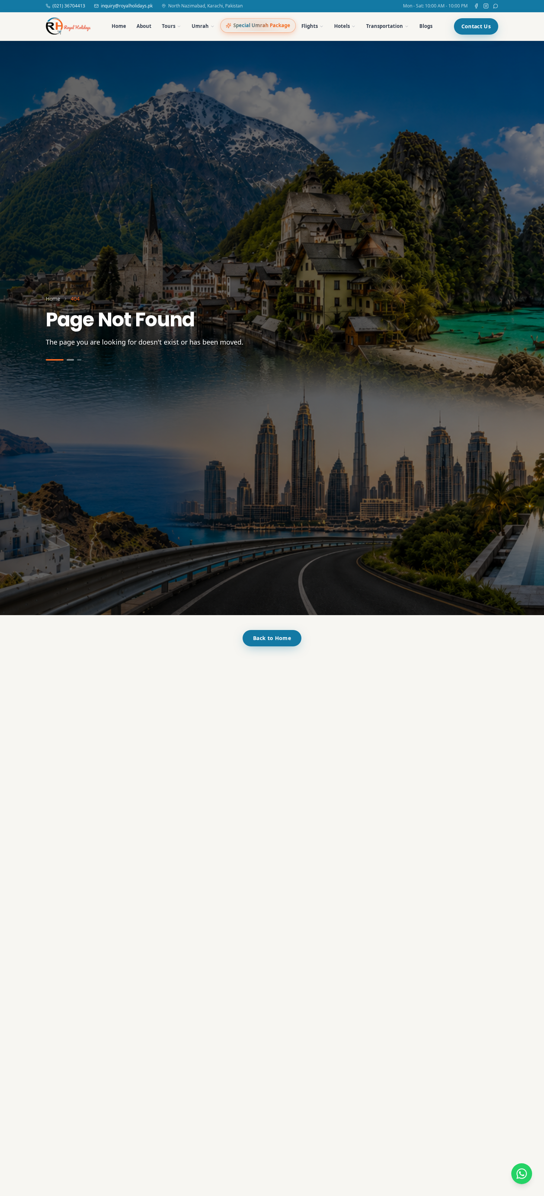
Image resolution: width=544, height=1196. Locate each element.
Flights (309, 26)
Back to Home (272, 638)
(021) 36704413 (68, 6)
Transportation (384, 26)
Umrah (200, 26)
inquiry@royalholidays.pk (127, 6)
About (144, 26)
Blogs (425, 26)
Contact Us (476, 26)
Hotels (342, 26)
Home (119, 26)
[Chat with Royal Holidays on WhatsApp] (521, 1173)
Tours (168, 26)
